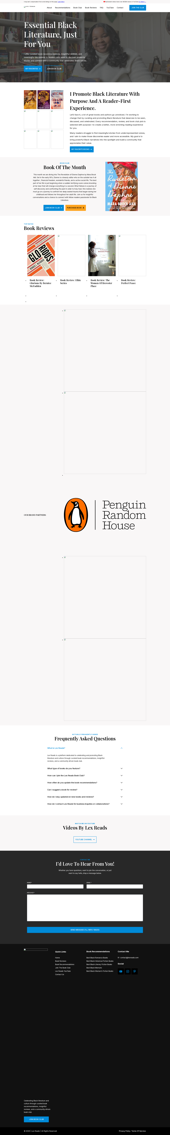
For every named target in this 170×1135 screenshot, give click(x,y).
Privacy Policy (124, 1131)
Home (57, 958)
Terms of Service (138, 1131)
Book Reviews (91, 8)
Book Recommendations (64, 964)
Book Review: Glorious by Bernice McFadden (40, 283)
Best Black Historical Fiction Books (99, 961)
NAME (29, 882)
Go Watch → (142, 1)
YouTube (110, 8)
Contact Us (59, 974)
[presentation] (41, 255)
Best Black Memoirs (94, 968)
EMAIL (89, 882)
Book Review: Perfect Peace (128, 282)
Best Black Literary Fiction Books (99, 964)
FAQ (101, 8)
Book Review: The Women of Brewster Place (101, 283)
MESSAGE (30, 893)
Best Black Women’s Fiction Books (99, 971)
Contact (120, 8)
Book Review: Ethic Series (70, 282)
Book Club (77, 8)
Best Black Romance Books (97, 958)
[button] (30, 99)
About (49, 8)
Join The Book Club (62, 968)
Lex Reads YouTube (63, 971)
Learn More (61, 1)
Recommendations (62, 8)
